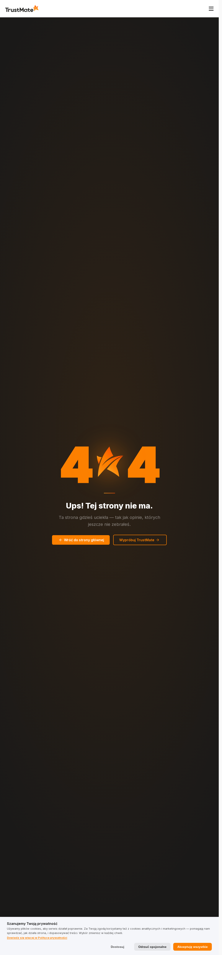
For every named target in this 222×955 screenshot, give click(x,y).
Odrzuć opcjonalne (152, 946)
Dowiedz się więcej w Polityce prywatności (37, 937)
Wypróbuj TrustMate (136, 540)
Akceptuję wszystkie (192, 946)
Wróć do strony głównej (84, 540)
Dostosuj (117, 946)
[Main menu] (211, 8)
